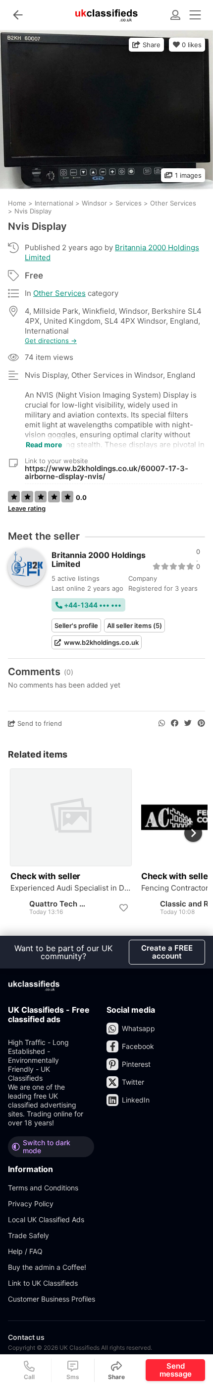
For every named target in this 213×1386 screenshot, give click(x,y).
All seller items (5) (134, 625)
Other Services (59, 293)
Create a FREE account (167, 952)
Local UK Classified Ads (46, 1219)
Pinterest (136, 1064)
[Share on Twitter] (188, 723)
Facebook (138, 1046)
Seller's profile (76, 625)
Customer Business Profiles (51, 1299)
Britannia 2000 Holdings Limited (99, 559)
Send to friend (38, 723)
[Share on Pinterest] (201, 723)
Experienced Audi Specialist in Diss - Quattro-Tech (70, 888)
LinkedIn (136, 1100)
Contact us (26, 1337)
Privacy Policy (30, 1203)
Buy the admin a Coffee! (47, 1267)
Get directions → (51, 341)
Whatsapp (138, 1028)
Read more (44, 444)
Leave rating (27, 508)
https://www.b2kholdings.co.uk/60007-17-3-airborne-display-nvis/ (106, 472)
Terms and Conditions (43, 1187)
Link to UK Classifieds (43, 1283)
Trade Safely (28, 1235)
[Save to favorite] (123, 908)
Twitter (133, 1082)
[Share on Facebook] (174, 723)
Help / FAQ (25, 1251)
